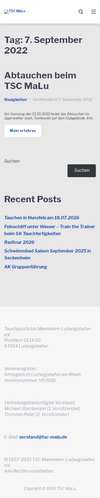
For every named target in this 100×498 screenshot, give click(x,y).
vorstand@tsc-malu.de (43, 437)
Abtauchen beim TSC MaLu (40, 80)
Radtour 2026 (19, 242)
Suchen (11, 161)
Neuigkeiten (15, 99)
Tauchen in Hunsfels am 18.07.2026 (41, 217)
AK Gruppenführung (25, 267)
